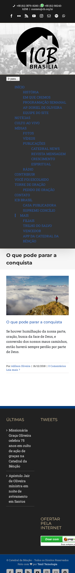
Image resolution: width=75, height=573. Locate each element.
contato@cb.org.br (42, 9)
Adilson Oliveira (20, 366)
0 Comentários (57, 366)
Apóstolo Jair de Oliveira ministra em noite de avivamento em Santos (19, 488)
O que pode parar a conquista (34, 322)
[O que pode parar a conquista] (37, 295)
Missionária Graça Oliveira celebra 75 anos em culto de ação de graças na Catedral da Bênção (20, 448)
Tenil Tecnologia (47, 564)
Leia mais (12, 369)
